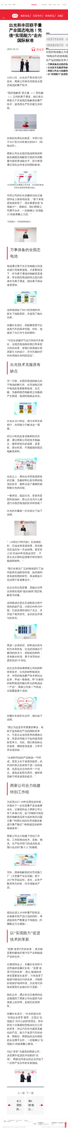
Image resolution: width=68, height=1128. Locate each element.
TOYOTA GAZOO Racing (27, 1121)
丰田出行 (17, 1121)
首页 (2, 4)
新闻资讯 (49, 16)
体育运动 (25, 22)
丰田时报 (54, 4)
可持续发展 (50, 4)
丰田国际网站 (26, 1120)
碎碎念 (51, 22)
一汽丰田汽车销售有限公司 (11, 1120)
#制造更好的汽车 (55, 45)
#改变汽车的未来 (55, 39)
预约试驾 (10, 4)
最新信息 (25, 16)
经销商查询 (14, 4)
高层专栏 (37, 16)
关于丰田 (58, 4)
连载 (60, 16)
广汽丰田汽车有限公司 (19, 1120)
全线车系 (6, 4)
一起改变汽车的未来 (44, 4)
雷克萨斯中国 (9, 1121)
